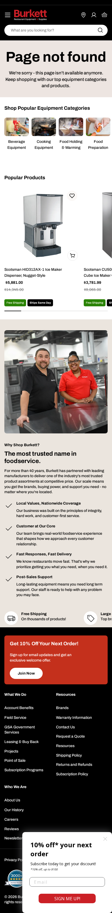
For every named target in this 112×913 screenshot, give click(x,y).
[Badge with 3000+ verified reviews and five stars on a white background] (16, 879)
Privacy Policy (16, 860)
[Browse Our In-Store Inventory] (83, 15)
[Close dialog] (105, 839)
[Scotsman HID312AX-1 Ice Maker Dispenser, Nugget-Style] (42, 225)
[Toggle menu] (7, 15)
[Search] (100, 30)
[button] (72, 196)
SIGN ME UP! (67, 899)
